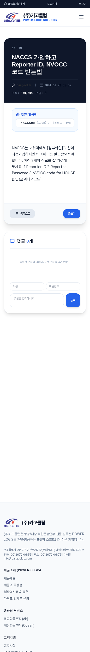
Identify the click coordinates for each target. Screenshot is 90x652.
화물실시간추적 (16, 4)
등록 (73, 300)
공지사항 (9, 646)
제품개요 (9, 578)
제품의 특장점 (13, 585)
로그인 (82, 4)
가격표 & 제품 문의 (16, 598)
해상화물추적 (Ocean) (19, 625)
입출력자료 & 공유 (16, 592)
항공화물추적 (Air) (16, 619)
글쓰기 (71, 213)
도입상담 (52, 4)
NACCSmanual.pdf (27, 123)
